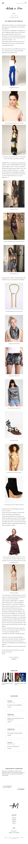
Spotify (14, 823)
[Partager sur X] (14, 659)
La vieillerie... (21, 789)
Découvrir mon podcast (14, 832)
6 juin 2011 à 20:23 (11, 730)
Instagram (14, 819)
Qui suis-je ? (14, 831)
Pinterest (14, 821)
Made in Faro (8, 837)
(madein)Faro (16, 657)
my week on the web (14, 17)
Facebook (14, 818)
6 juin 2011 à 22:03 (11, 744)
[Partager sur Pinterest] (15, 659)
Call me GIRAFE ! (7, 787)
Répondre (9, 707)
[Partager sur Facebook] (12, 659)
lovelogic (14, 838)
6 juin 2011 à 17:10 (11, 715)
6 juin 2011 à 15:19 (11, 702)
